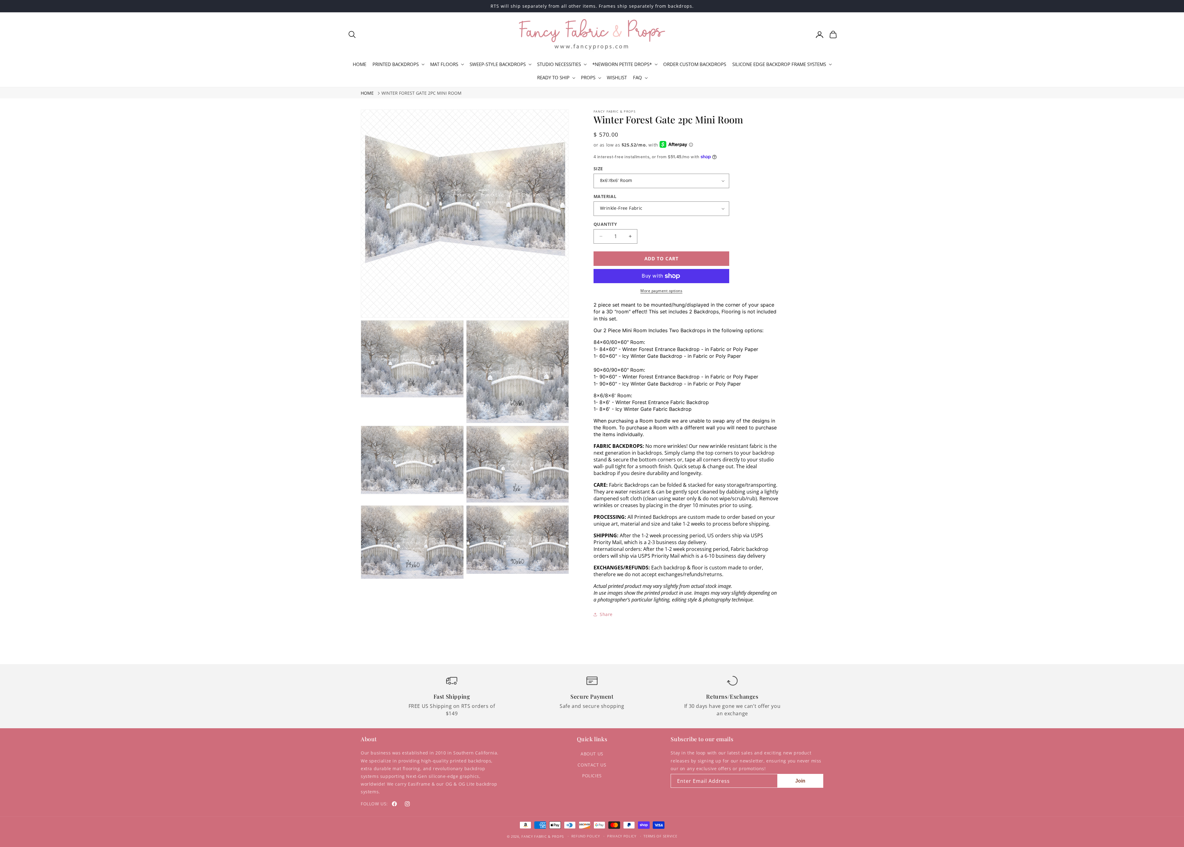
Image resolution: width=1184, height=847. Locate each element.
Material (605, 196)
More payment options (661, 290)
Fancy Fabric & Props (542, 836)
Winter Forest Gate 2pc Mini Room (421, 93)
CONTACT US (592, 765)
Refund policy (585, 836)
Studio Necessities (559, 64)
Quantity (605, 224)
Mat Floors (444, 64)
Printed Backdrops (395, 64)
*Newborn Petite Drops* (622, 64)
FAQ (637, 78)
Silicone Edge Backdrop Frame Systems (779, 64)
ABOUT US (592, 754)
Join (800, 780)
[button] (352, 34)
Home (367, 93)
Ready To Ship (553, 78)
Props (588, 78)
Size (598, 168)
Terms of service (660, 836)
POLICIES (592, 776)
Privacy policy (621, 836)
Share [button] (606, 614)
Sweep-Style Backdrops (498, 64)
